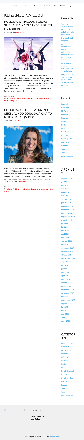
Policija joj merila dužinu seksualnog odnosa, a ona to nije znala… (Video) (28, 113)
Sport (63, 149)
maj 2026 (65, 189)
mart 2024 (65, 279)
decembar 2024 (67, 248)
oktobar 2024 (66, 255)
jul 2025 (64, 224)
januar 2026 (66, 203)
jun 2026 (64, 185)
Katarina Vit (10, 189)
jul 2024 (64, 265)
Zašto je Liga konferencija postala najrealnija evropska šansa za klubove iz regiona (67, 52)
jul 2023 (64, 307)
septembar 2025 (68, 217)
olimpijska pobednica (33, 189)
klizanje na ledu (33, 99)
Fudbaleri (65, 107)
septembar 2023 (68, 300)
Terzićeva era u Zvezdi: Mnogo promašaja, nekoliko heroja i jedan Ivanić (67, 29)
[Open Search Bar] (70, 6)
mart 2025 (65, 237)
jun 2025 (64, 227)
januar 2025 (66, 244)
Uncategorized (67, 156)
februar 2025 (66, 241)
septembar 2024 (68, 258)
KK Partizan (66, 111)
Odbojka (64, 135)
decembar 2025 (67, 206)
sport (6, 101)
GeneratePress (54, 437)
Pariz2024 (65, 142)
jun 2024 (64, 269)
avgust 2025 (66, 220)
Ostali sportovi (11, 96)
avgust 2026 (66, 178)
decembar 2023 (67, 290)
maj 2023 (65, 314)
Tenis (36, 6)
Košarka (24, 6)
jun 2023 (64, 310)
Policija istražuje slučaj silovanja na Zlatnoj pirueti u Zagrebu (28, 25)
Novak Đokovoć (67, 132)
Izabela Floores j (22, 99)
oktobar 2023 (66, 297)
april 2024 (65, 276)
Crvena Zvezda (59, 6)
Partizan (47, 6)
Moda (63, 125)
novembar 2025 (67, 210)
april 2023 (65, 317)
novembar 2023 (67, 293)
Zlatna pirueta (13, 101)
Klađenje (64, 114)
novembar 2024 (67, 251)
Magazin (64, 121)
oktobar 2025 (66, 213)
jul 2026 (64, 182)
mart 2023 (65, 321)
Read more (27, 91)
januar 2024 (66, 286)
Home (15, 6)
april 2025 (65, 234)
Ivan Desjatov (11, 99)
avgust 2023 (66, 304)
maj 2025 (65, 231)
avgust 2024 (66, 262)
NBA (63, 128)
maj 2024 (65, 272)
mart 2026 (65, 196)
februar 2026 (66, 199)
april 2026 (65, 192)
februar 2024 (66, 283)
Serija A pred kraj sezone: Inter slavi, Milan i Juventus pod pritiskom (68, 80)
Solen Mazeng (44, 99)
